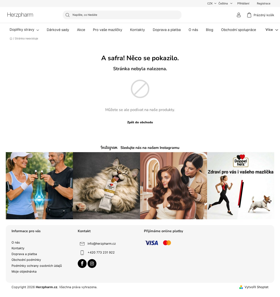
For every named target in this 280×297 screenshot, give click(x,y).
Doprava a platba (24, 254)
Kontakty (18, 248)
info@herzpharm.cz (102, 243)
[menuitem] (24, 30)
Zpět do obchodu (140, 122)
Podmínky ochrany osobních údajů (37, 266)
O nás (16, 242)
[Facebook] (82, 263)
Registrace (263, 3)
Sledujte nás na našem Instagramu (149, 147)
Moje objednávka (24, 271)
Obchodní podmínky (26, 260)
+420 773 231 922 (101, 252)
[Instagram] (92, 263)
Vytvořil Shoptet (256, 287)
